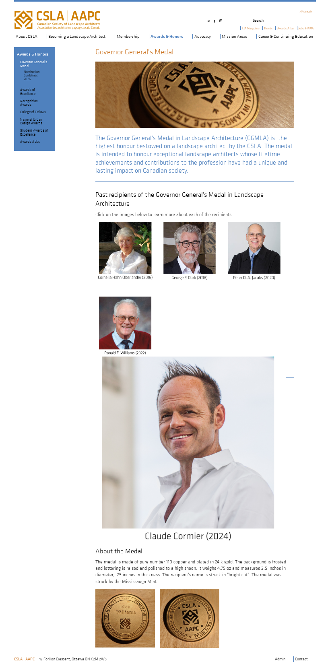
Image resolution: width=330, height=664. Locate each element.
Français (306, 11)
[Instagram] (221, 19)
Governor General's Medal (33, 63)
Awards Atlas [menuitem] (285, 28)
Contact (301, 659)
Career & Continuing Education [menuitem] (285, 36)
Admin (280, 659)
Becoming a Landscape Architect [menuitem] (76, 36)
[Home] (57, 13)
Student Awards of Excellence (34, 132)
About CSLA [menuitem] (26, 36)
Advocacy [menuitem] (202, 36)
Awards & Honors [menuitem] (167, 36)
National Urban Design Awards (31, 121)
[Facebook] (215, 19)
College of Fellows (33, 111)
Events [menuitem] (268, 28)
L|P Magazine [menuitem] (251, 28)
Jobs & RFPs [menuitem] (306, 28)
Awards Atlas (30, 141)
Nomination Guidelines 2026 (31, 75)
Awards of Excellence (27, 91)
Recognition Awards (29, 102)
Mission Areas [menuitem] (234, 36)
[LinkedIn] (210, 19)
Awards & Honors (32, 54)
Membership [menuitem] (128, 36)
